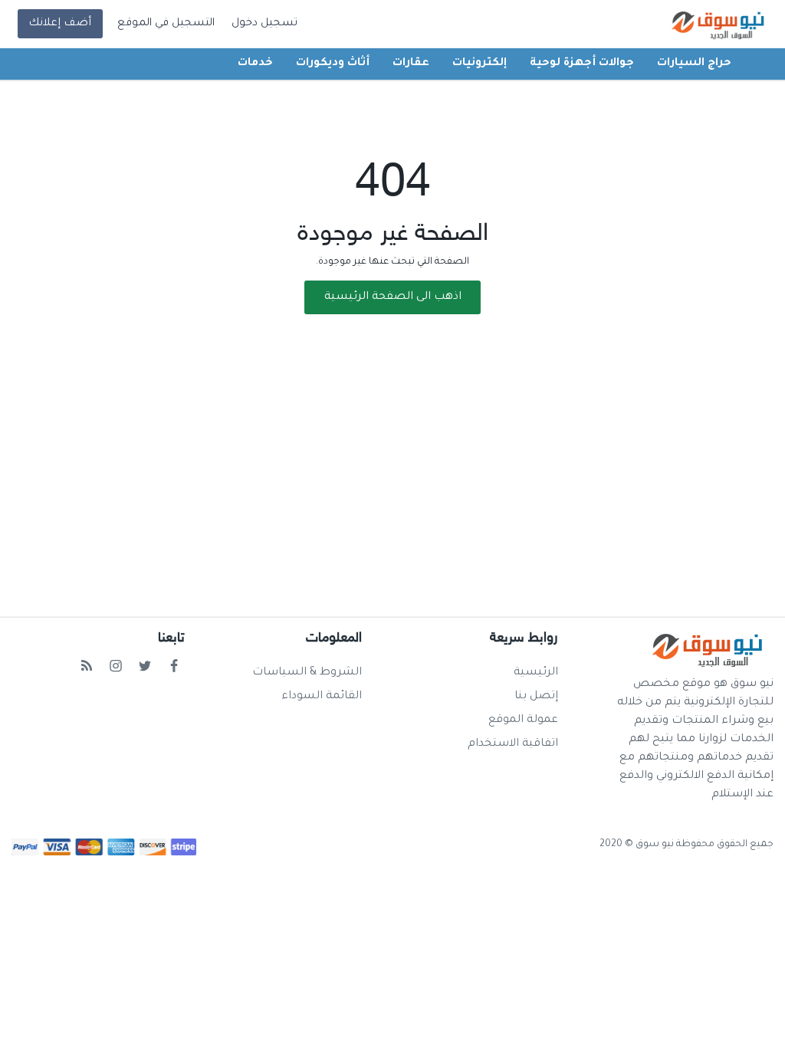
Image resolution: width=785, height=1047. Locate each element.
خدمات (255, 63)
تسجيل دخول (264, 24)
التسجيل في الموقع (166, 24)
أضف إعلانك (59, 24)
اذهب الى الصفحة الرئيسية (392, 297)
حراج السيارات (694, 63)
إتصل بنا (536, 697)
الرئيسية (536, 673)
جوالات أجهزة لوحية (582, 63)
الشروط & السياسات (307, 673)
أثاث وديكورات (333, 63)
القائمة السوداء (321, 697)
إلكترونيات (479, 63)
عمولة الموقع (523, 720)
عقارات (410, 63)
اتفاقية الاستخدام (513, 744)
